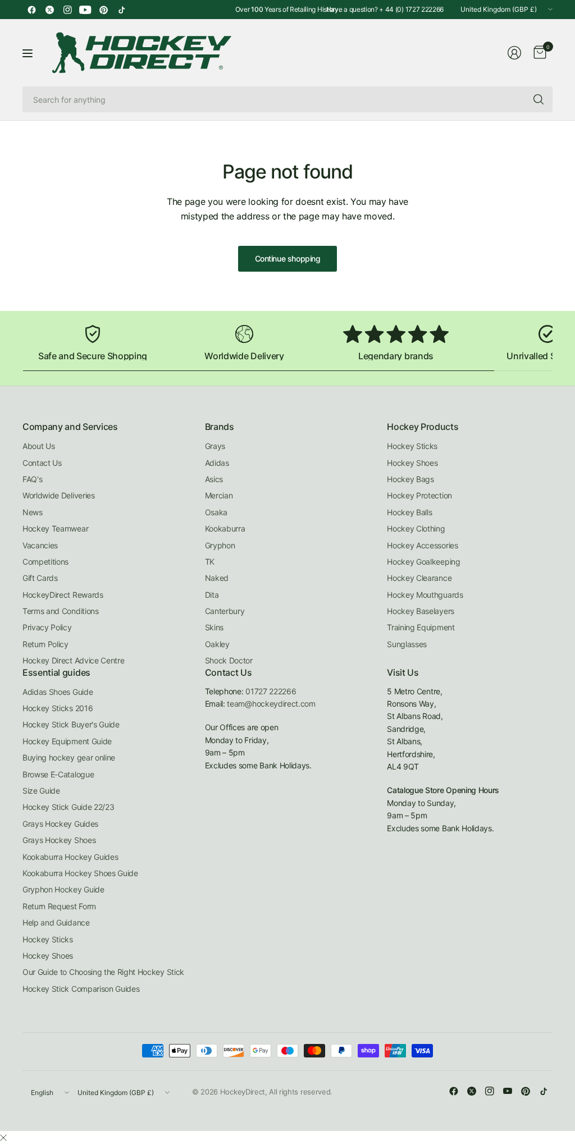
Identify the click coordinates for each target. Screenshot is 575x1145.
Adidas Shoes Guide (57, 692)
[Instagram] (67, 10)
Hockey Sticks (412, 446)
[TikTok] (121, 10)
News (32, 512)
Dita (212, 594)
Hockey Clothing (416, 528)
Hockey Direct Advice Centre (73, 660)
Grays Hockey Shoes (58, 840)
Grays (215, 446)
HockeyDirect (242, 1091)
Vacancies (40, 545)
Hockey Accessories (422, 545)
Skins (214, 627)
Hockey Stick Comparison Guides (80, 988)
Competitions (45, 561)
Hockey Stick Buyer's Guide (71, 724)
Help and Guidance (56, 922)
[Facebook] (31, 10)
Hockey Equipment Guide (67, 741)
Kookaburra (225, 528)
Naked (217, 578)
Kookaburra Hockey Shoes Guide (80, 873)
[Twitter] (49, 10)
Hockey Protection (419, 495)
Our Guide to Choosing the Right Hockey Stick (103, 972)
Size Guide (41, 790)
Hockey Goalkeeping (423, 561)
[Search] (538, 99)
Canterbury (225, 611)
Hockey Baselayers (420, 611)
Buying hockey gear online (68, 757)
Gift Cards (40, 578)
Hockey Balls (409, 512)
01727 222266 (270, 691)
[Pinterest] (103, 10)
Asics (214, 479)
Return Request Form (59, 906)
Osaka (216, 512)
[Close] (3, 1137)
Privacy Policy (47, 627)
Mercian (219, 495)
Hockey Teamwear (55, 528)
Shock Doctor (229, 660)
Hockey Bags (410, 479)
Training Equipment (420, 627)
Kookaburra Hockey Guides (70, 857)
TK (210, 561)
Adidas (217, 463)
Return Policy (45, 644)
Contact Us (42, 463)
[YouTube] (85, 10)
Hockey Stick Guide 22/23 (68, 807)
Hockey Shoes (412, 463)
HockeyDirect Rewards (62, 594)
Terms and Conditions (60, 611)
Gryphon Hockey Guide (63, 889)
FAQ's (32, 479)
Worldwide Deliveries (58, 495)
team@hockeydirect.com (271, 703)
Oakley (217, 644)
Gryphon (220, 545)
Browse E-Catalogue (58, 774)
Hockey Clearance (419, 578)
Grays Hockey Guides (60, 823)
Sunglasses (407, 644)
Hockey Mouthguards (425, 594)
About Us (38, 446)
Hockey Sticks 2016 (57, 708)
